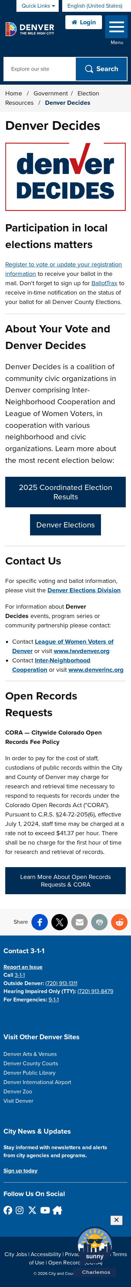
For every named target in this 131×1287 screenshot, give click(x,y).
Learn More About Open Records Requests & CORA (65, 880)
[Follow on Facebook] (7, 1210)
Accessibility (46, 1254)
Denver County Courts (30, 1063)
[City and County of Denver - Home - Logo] (29, 29)
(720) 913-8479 (95, 991)
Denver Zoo (17, 1092)
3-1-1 (20, 975)
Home (13, 93)
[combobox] (96, 6)
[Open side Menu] (116, 28)
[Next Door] (56, 1210)
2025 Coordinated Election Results (65, 492)
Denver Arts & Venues (30, 1054)
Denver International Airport (37, 1082)
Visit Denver (18, 1101)
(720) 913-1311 (61, 983)
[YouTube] (44, 1210)
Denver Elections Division (84, 590)
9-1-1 (54, 1000)
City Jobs (16, 1254)
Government (51, 93)
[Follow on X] (32, 1210)
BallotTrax (104, 283)
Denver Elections (65, 525)
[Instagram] (20, 1210)
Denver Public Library (29, 1073)
